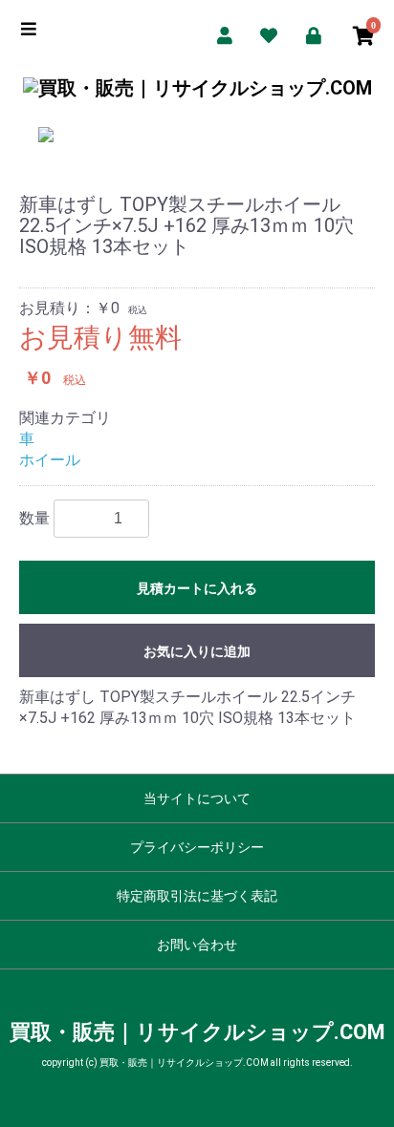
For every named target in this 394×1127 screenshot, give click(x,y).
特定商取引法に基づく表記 (197, 896)
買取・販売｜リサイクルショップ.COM (197, 1032)
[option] (197, 134)
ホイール (49, 460)
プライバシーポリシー (197, 847)
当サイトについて (197, 798)
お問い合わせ (197, 944)
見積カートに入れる (197, 588)
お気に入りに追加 (197, 651)
